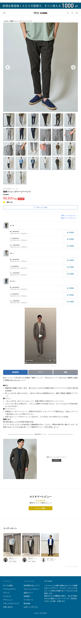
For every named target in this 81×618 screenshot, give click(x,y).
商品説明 (15, 372)
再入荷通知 (70, 232)
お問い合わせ (8, 607)
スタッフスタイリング (11, 603)
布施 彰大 (11, 558)
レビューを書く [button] (40, 508)
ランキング (7, 596)
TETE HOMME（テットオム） (11, 189)
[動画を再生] (40, 336)
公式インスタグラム (31, 607)
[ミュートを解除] (50, 360)
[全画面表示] (54, 360)
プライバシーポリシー (32, 589)
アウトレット (8, 600)
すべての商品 (8, 585)
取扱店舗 (27, 603)
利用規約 (27, 596)
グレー (12, 253)
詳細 (65, 372)
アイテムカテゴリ (9, 589)
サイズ (40, 372)
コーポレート (28, 600)
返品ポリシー (28, 593)
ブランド (6, 593)
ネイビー (13, 281)
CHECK (56, 460)
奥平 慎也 (50, 559)
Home (6, 21)
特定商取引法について (32, 585)
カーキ (12, 225)
